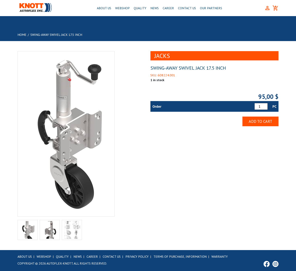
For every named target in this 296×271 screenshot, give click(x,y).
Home (22, 35)
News (154, 8)
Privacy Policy (137, 256)
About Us (104, 8)
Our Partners (211, 8)
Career (168, 8)
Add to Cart (260, 121)
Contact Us (187, 8)
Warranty (219, 256)
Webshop (122, 8)
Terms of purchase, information (180, 256)
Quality (140, 8)
